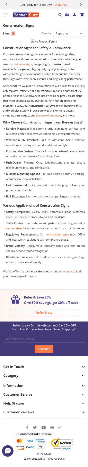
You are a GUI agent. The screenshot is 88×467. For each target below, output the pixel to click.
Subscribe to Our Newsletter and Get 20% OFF (44, 327)
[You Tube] (44, 427)
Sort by (46, 33)
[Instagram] (60, 427)
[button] (8, 451)
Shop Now (60, 5)
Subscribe (44, 349)
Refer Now (44, 312)
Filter (6, 33)
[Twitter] (35, 427)
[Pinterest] (52, 427)
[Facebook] (27, 427)
